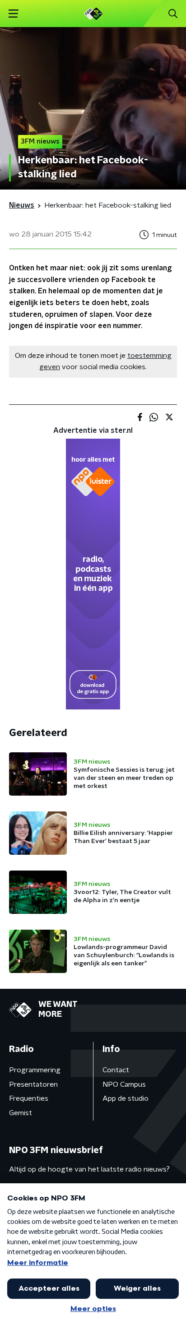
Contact (115, 1070)
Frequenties (28, 1098)
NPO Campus (124, 1084)
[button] (13, 13)
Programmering (34, 1070)
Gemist (20, 1113)
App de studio (125, 1098)
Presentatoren (33, 1084)
